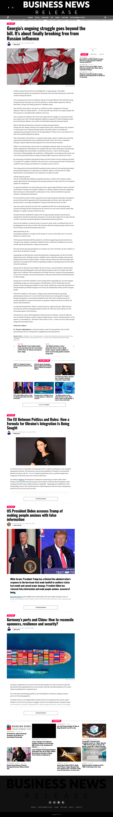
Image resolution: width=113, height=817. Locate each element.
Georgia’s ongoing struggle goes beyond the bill (59, 336)
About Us (71, 807)
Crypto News (45, 17)
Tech (52, 17)
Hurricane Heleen (16, 597)
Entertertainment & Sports (77, 17)
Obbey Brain (16, 44)
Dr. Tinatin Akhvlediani (37, 336)
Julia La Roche (17, 525)
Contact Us (79, 807)
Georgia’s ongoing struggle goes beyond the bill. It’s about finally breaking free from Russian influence (41, 338)
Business (30, 17)
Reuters (21, 479)
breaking (26, 336)
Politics (37, 17)
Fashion (57, 17)
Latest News (65, 17)
